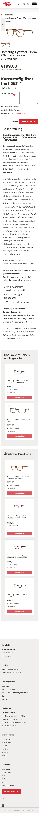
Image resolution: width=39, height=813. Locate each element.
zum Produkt (19, 397)
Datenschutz (6, 772)
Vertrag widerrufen (11, 791)
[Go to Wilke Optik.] (1, 14)
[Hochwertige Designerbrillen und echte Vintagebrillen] (7, 4)
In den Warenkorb (29, 121)
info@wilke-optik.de (14, 673)
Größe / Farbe (7, 93)
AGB (3, 776)
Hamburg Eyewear (17, 113)
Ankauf (4, 756)
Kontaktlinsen (7, 742)
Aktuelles (5, 752)
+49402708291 (13, 669)
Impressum (6, 769)
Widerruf (5, 779)
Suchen (28, 4)
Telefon (19, 4)
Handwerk (5, 749)
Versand (19, 69)
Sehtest (4, 746)
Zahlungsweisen (8, 785)
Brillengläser (6, 739)
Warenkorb (23, 4)
